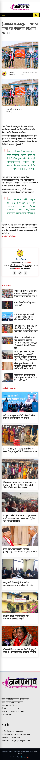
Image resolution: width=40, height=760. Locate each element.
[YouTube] (25, 273)
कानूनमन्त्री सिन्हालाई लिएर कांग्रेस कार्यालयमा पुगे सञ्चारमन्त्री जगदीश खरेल (18, 584)
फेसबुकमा (17, 268)
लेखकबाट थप (27, 262)
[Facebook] (14, 273)
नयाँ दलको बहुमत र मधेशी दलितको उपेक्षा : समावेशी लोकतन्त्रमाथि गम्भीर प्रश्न (24, 317)
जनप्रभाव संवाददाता (12, 73)
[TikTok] (20, 273)
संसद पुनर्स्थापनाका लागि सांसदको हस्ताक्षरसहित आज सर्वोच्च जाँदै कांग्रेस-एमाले (25, 366)
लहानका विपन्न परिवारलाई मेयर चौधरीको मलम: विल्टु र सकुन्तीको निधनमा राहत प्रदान (26, 328)
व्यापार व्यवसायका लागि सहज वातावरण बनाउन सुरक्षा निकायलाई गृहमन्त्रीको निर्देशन (25, 293)
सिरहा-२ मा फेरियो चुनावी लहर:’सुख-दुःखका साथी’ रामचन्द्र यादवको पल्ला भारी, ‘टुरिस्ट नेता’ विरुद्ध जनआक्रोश (25, 355)
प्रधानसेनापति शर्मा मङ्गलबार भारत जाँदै (25, 304)
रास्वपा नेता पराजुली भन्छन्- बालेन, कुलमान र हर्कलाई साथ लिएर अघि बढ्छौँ (25, 377)
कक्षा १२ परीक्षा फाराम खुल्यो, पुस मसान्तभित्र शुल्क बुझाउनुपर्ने (16, 617)
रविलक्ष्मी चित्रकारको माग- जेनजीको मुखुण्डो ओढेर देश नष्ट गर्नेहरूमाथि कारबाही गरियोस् (19, 651)
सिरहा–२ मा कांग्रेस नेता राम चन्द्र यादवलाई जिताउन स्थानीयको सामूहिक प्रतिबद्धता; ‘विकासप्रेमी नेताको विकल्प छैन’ (26, 343)
